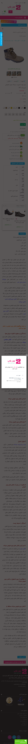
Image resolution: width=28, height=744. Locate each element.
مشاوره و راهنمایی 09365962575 (21, 741)
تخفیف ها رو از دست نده (1, 39)
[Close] (27, 355)
